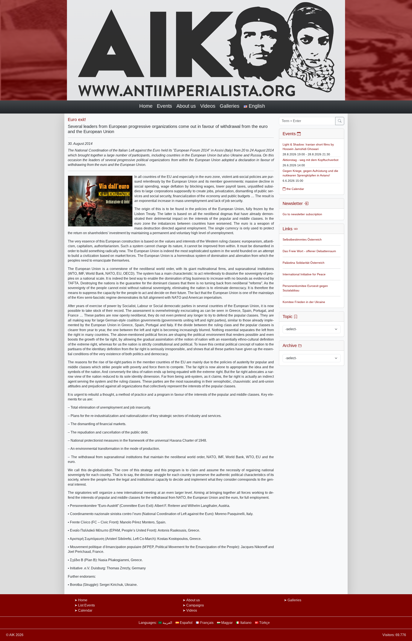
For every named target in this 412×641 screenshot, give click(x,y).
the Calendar (295, 189)
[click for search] (339, 121)
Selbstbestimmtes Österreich (302, 239)
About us (186, 106)
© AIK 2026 (14, 635)
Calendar (85, 610)
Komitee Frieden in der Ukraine (304, 302)
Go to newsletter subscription (302, 214)
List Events (86, 605)
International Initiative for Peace (304, 274)
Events (164, 106)
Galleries (229, 106)
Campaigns (195, 605)
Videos (207, 106)
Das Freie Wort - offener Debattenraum (309, 251)
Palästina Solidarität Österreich (303, 262)
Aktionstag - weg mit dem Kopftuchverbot (310, 160)
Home (146, 106)
